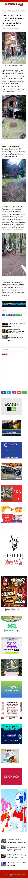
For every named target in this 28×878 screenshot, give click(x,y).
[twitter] (12, 1)
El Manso (7, 10)
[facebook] (10, 1)
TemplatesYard (14, 874)
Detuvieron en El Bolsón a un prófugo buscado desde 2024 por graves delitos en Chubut (16, 864)
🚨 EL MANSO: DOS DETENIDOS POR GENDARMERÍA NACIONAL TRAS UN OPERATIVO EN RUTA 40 (16, 325)
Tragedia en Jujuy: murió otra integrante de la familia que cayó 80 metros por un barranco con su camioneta (16, 857)
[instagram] (15, 1)
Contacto (16, 872)
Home (11, 872)
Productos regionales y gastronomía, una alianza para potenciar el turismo (16, 331)
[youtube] (19, 392)
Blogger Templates (14, 875)
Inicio (3, 10)
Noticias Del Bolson (7, 28)
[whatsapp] (24, 392)
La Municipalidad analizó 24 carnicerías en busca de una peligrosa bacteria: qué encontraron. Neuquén (17, 841)
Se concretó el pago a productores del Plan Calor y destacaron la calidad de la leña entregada (16, 338)
